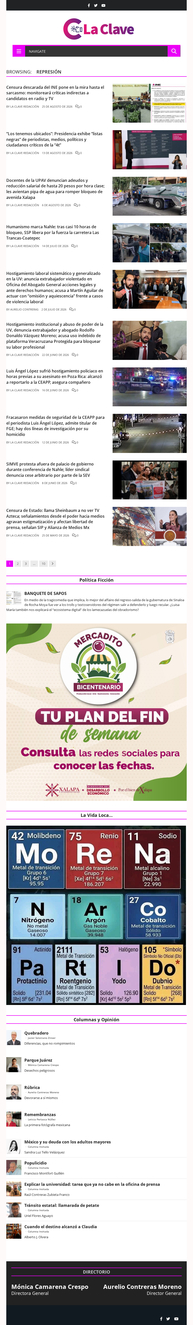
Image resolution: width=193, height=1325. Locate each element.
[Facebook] (89, 5)
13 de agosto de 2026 (57, 153)
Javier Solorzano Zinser (42, 1038)
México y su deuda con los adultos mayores (67, 1142)
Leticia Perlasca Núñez (42, 1119)
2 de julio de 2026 (53, 309)
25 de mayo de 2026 (55, 535)
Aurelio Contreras (24, 309)
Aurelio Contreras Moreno (43, 1092)
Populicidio (35, 1163)
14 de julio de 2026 (55, 246)
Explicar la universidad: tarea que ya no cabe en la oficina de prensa (92, 1184)
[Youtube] (104, 5)
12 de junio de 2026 (55, 442)
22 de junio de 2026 (55, 355)
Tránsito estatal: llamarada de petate (61, 1205)
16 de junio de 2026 (55, 390)
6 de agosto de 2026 (56, 205)
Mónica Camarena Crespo (43, 1065)
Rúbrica (32, 1087)
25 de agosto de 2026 (57, 106)
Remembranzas (40, 1114)
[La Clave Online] (99, 28)
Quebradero (36, 1033)
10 (43, 563)
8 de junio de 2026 (54, 483)
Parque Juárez (38, 1060)
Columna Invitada (38, 1146)
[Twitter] (96, 5)
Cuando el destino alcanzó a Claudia (60, 1226)
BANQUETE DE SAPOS (45, 593)
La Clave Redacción (24, 106)
